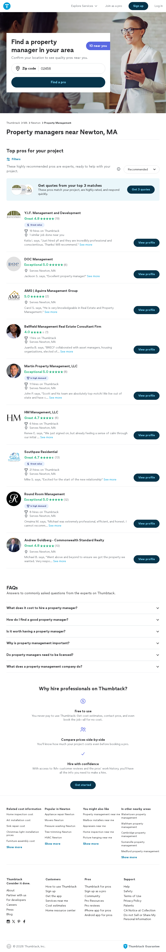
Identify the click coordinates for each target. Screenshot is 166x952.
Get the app (54, 896)
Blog (9, 914)
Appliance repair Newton (59, 814)
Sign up (51, 891)
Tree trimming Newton (58, 832)
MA (25, 122)
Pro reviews (92, 905)
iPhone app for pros (98, 910)
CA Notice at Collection (139, 910)
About (10, 890)
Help (127, 886)
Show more (14, 847)
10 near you (98, 46)
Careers (11, 905)
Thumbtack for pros (98, 886)
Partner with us (16, 895)
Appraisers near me (94, 826)
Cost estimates (56, 905)
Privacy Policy (132, 900)
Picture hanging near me (97, 837)
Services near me (57, 900)
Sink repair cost (15, 826)
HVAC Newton (53, 837)
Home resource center (61, 910)
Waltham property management (132, 825)
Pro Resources (94, 900)
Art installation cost (18, 820)
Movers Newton (54, 820)
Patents (129, 905)
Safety (128, 891)
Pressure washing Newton (60, 826)
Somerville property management (133, 844)
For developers (16, 900)
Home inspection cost (19, 814)
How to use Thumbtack (61, 886)
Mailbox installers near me (98, 820)
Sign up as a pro (95, 891)
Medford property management (140, 851)
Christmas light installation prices (22, 834)
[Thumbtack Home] (7, 6)
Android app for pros (98, 915)
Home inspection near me (98, 832)
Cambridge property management (133, 834)
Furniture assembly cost (20, 841)
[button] (83, 608)
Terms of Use (132, 896)
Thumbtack (13, 122)
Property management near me (101, 814)
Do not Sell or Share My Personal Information (139, 917)
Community (92, 896)
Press (10, 909)
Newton (35, 122)
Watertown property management (133, 816)
